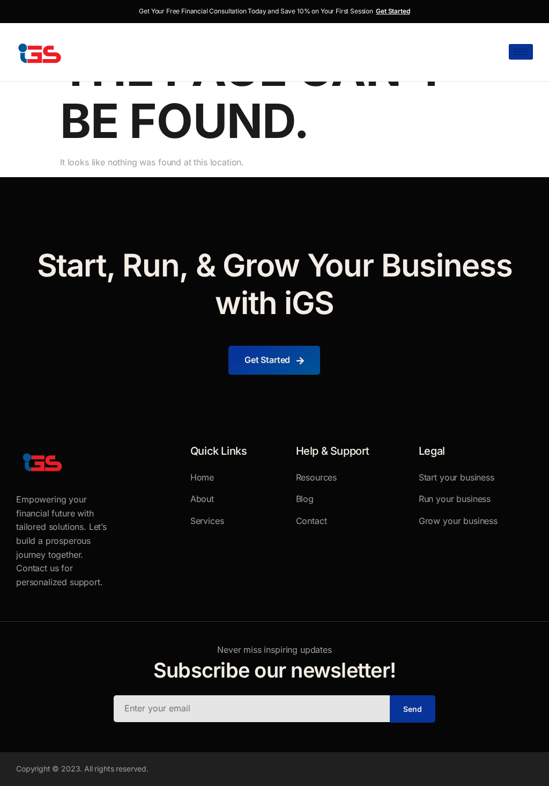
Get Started (393, 11)
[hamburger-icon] (521, 52)
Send (412, 709)
